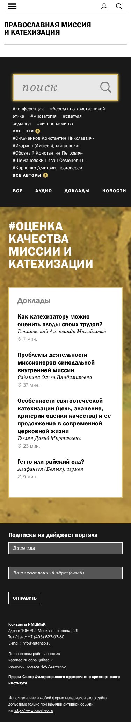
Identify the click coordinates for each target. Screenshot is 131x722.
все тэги (23, 131)
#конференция (28, 108)
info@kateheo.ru (36, 643)
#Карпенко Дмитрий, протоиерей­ (48, 167)
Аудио (43, 190)
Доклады (77, 190)
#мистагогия (43, 116)
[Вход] (104, 6)
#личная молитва (55, 123)
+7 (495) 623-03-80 (46, 636)
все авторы (27, 175)
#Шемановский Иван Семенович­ (49, 160)
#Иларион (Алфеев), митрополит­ (47, 145)
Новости (114, 190)
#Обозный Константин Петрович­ (48, 153)
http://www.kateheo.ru (33, 710)
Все (18, 190)
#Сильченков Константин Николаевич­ (53, 138)
